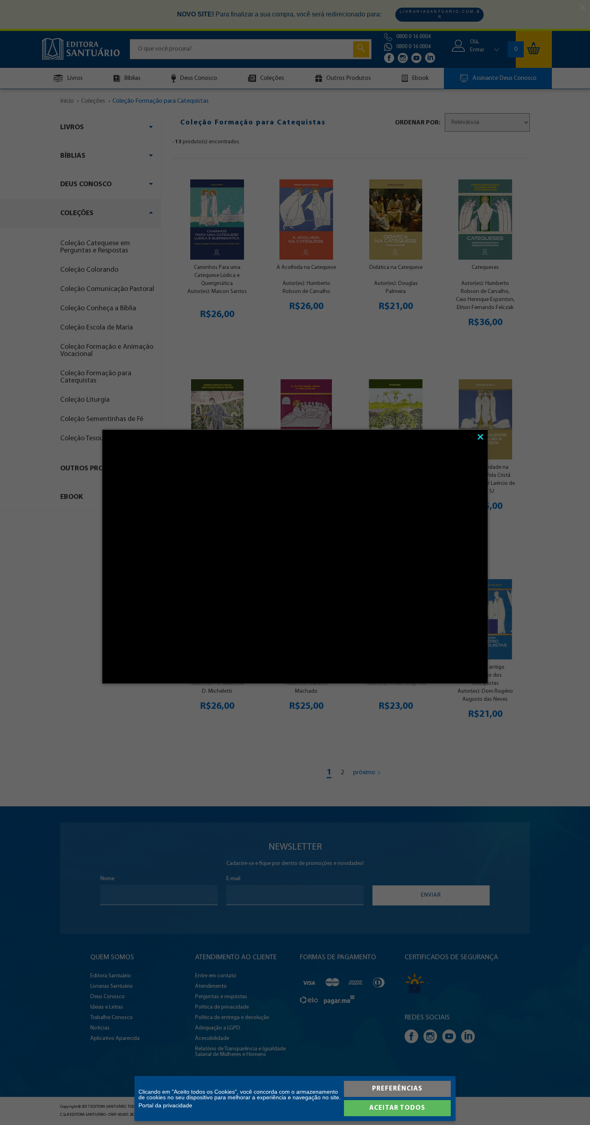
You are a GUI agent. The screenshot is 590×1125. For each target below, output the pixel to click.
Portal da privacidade (165, 1105)
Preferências (397, 1088)
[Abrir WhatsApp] (570, 1104)
